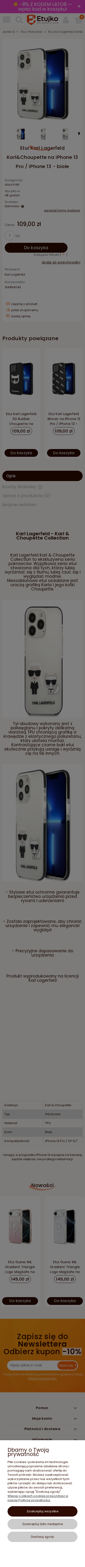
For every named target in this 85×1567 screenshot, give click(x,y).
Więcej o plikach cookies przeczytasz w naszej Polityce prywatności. (38, 1498)
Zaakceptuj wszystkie (42, 1511)
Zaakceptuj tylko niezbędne (42, 1524)
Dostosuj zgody (42, 1537)
